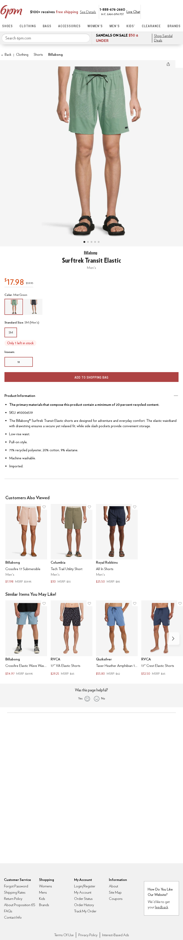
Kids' (131, 26)
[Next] (173, 638)
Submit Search (85, 38)
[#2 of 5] (88, 242)
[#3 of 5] (91, 242)
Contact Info (13, 917)
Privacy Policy (88, 935)
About (113, 886)
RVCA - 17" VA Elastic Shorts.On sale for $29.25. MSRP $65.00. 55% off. (71, 638)
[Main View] (84, 242)
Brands (174, 26)
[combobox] (46, 38)
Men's (115, 26)
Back (6, 54)
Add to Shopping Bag (91, 377)
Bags (47, 26)
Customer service (159, 11)
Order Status (83, 899)
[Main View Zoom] (91, 148)
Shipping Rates (14, 892)
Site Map (115, 892)
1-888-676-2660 (112, 9)
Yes (80, 698)
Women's (95, 26)
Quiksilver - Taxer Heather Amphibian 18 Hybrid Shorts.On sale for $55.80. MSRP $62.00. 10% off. (117, 638)
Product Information (19, 396)
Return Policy (13, 899)
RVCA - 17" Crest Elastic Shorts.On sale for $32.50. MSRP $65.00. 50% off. (162, 638)
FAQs (8, 911)
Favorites (169, 11)
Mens (43, 892)
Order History (84, 905)
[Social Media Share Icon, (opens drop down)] (168, 64)
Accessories (69, 26)
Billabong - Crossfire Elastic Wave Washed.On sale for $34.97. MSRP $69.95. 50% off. (26, 638)
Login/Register (84, 886)
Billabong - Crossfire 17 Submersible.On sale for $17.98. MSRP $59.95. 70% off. (26, 544)
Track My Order (85, 911)
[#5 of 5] (99, 242)
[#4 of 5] (95, 242)
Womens (45, 886)
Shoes (7, 26)
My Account (150, 11)
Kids (42, 899)
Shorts (38, 54)
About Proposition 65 (19, 905)
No (103, 698)
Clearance (151, 26)
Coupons (116, 899)
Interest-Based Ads (115, 935)
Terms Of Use (64, 935)
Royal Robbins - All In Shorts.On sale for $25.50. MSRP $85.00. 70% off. (117, 544)
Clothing (28, 26)
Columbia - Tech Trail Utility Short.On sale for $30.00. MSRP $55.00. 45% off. (71, 544)
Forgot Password (16, 886)
